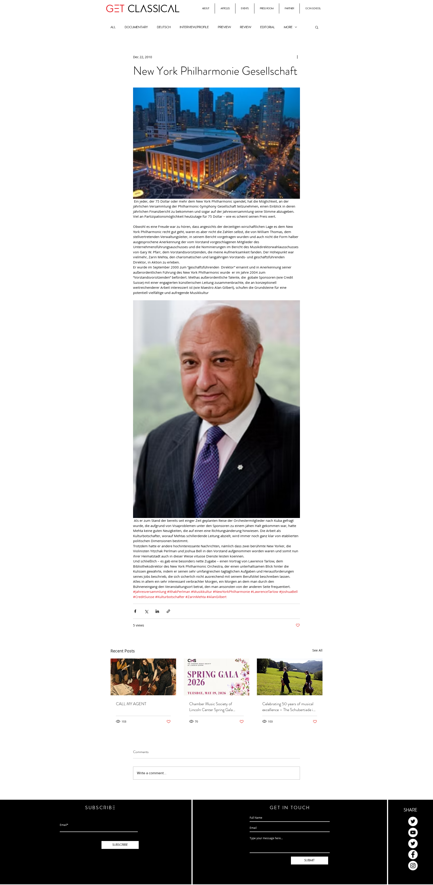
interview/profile (194, 27)
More (288, 27)
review (245, 27)
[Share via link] (168, 611)
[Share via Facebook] (135, 611)
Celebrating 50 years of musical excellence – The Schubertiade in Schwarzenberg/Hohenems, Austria (288, 707)
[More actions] (297, 57)
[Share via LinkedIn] (157, 611)
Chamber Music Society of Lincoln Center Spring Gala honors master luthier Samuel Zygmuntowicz (212, 707)
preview (224, 27)
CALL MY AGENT (131, 704)
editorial (267, 27)
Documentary (136, 27)
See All (317, 650)
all (113, 27)
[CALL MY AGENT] (143, 677)
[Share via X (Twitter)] (146, 611)
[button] (317, 27)
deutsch (164, 27)
